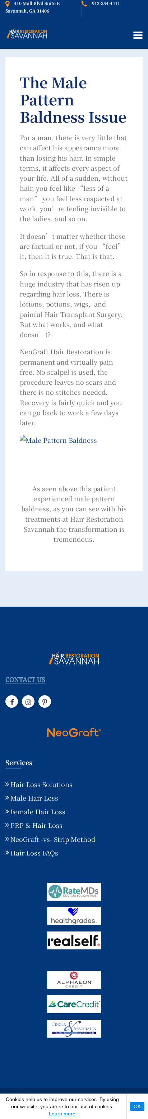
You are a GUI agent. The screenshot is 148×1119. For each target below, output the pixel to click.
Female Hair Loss (37, 811)
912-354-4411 (106, 3)
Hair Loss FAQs (34, 852)
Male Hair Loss (34, 797)
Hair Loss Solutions (41, 784)
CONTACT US (25, 680)
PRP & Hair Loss (36, 825)
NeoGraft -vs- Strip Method (52, 839)
